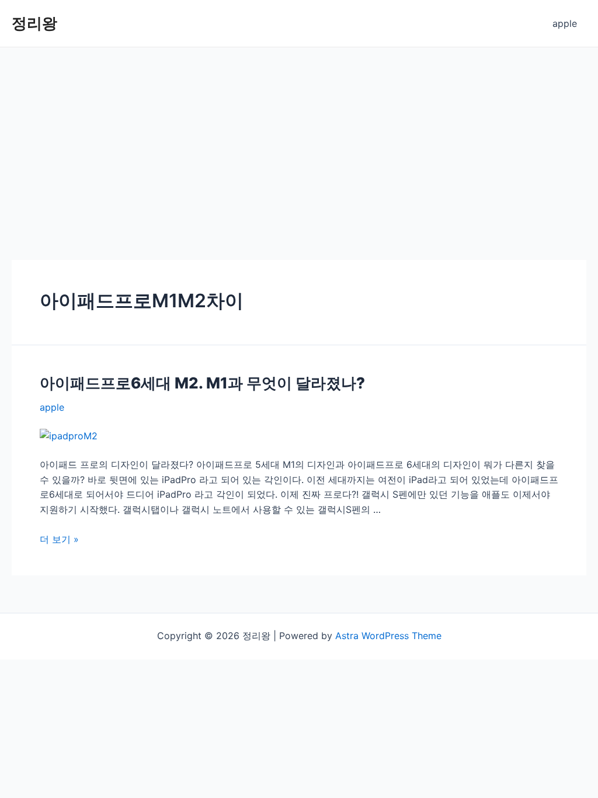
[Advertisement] (299, 135)
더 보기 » (59, 539)
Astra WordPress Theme (388, 635)
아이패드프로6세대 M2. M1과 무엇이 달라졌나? (202, 383)
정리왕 (34, 23)
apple (564, 23)
